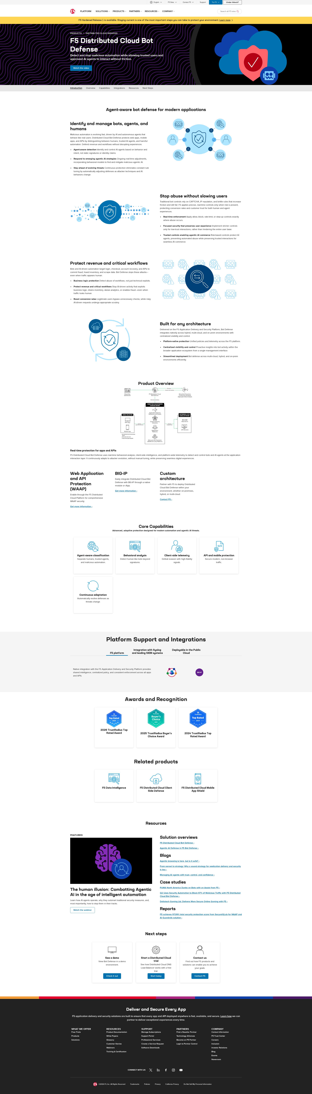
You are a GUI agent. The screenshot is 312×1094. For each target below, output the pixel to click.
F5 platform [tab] (117, 652)
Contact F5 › (166, 499)
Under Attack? (232, 2)
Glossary (110, 1040)
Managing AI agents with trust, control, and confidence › (187, 875)
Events (214, 1055)
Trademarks (134, 1084)
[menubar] (156, 2)
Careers (215, 1040)
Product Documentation (116, 1032)
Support (203, 2)
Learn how (226, 1016)
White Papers (112, 1036)
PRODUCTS (76, 33)
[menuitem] (156, 2)
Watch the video (81, 68)
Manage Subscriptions (151, 1032)
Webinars (110, 1048)
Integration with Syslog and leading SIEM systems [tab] (147, 651)
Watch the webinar (82, 910)
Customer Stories (114, 1044)
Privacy (158, 1084)
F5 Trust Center (218, 1036)
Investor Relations (219, 1048)
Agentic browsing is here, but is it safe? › (179, 861)
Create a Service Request (152, 1044)
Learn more (224, 20)
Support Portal (147, 1036)
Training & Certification (116, 1051)
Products (75, 1036)
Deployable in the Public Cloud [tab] (186, 651)
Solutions (75, 1040)
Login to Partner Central (186, 1044)
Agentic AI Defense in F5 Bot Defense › (179, 848)
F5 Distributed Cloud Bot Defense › (177, 843)
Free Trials (76, 1032)
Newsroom (216, 1059)
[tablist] (156, 651)
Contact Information (220, 1032)
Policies (147, 1084)
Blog (213, 1051)
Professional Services (150, 1040)
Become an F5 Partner (186, 1040)
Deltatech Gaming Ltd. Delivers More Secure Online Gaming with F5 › (194, 901)
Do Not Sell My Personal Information (198, 1084)
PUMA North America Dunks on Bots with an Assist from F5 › (190, 887)
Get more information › (81, 506)
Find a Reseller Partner (186, 1032)
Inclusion (215, 1044)
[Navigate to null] (111, 861)
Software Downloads (150, 1048)
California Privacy (172, 1084)
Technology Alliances (185, 1036)
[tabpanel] (156, 673)
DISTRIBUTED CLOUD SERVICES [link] (101, 33)
